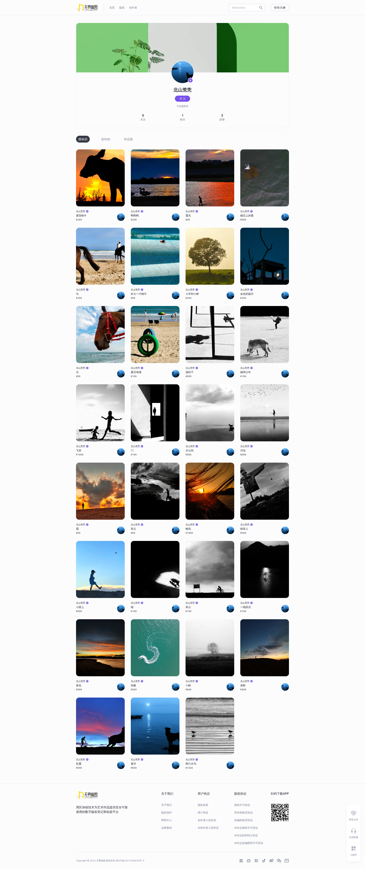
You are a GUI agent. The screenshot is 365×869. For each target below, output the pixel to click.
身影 (243, 685)
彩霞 (78, 763)
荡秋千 (190, 372)
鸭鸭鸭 (135, 215)
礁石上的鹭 (247, 215)
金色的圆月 (247, 293)
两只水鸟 (191, 763)
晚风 (188, 528)
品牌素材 (166, 827)
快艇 (133, 685)
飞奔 (78, 450)
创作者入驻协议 (207, 820)
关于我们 (166, 804)
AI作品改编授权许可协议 (248, 842)
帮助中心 (166, 820)
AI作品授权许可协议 (246, 827)
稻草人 (244, 528)
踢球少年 (245, 372)
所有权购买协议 (243, 812)
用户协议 (203, 812)
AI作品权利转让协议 (246, 835)
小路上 (80, 607)
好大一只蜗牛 (139, 293)
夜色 (78, 685)
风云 (133, 528)
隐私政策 (203, 804)
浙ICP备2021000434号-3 (130, 860)
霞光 (188, 215)
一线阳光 (245, 607)
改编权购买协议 (243, 820)
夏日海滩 (136, 372)
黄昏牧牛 (81, 215)
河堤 (243, 450)
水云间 (190, 450)
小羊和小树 (192, 293)
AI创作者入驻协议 (208, 827)
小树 (188, 685)
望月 (133, 763)
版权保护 (166, 812)
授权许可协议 (242, 804)
